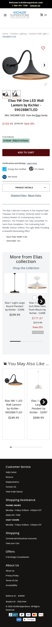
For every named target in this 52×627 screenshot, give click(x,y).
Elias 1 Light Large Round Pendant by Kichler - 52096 (15, 306)
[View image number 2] (16, 94)
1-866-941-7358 (20, 5)
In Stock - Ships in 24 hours (15, 140)
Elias (38, 115)
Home (5, 33)
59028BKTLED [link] (9, 36)
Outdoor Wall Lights (38, 33)
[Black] (40, 297)
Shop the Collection (26, 268)
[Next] (41, 301)
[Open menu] (5, 15)
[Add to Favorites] (43, 48)
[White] (34, 297)
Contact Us (35, 5)
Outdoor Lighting (18, 33)
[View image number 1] (6, 94)
